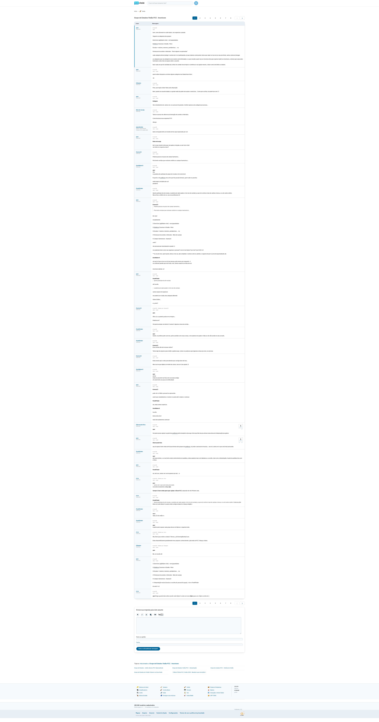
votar (157, 71)
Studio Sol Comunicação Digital (242, 713)
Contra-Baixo (166, 690)
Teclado (189, 690)
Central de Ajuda (161, 713)
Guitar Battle (190, 695)
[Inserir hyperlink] (150, 614)
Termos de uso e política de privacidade (192, 713)
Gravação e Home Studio (217, 692)
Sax (188, 692)
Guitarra (165, 687)
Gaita (164, 692)
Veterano (138, 29)
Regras (138, 713)
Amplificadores (143, 690)
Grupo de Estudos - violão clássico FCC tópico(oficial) (148, 668)
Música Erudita (143, 695)
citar (154, 29)
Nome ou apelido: (141, 637)
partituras (162, 178)
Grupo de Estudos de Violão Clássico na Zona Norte (148, 672)
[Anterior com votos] (239, 442)
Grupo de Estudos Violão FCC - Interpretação (184, 668)
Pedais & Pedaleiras (215, 687)
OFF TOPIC (213, 695)
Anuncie (151, 713)
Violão (143, 11)
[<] (237, 18)
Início (135, 11)
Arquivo (144, 713)
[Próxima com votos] (241, 442)
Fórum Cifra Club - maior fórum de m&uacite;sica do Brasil (139, 3)
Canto (141, 692)
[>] (242, 18)
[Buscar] (196, 3)
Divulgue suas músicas (169, 695)
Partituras (155, 44)
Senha (138, 642)
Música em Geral (143, 687)
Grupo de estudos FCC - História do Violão (222, 668)
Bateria (212, 690)
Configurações (173, 713)
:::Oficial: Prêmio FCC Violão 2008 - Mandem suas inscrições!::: (189, 672)
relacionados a (159, 663)
